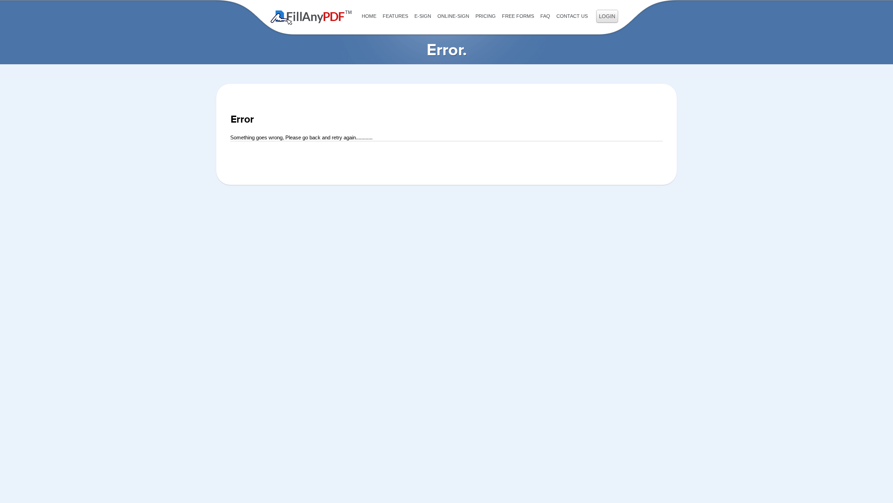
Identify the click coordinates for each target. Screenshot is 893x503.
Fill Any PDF (311, 17)
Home (369, 16)
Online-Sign (453, 16)
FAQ (545, 16)
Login (607, 16)
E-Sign (422, 16)
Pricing (485, 16)
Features (395, 16)
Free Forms (518, 16)
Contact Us (572, 16)
